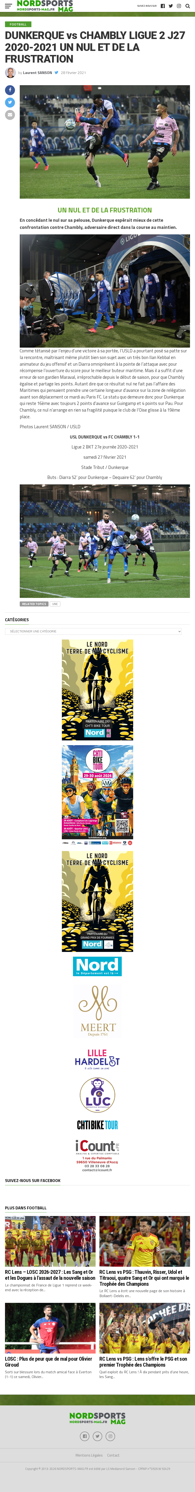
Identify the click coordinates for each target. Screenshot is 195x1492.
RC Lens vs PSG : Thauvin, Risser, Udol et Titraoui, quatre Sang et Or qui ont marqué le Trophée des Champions (144, 1278)
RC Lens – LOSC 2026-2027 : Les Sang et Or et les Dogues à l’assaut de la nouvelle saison (50, 1275)
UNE (55, 603)
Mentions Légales (89, 1455)
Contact (113, 1455)
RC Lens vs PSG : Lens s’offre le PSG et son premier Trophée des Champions (143, 1362)
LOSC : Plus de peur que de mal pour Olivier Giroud (48, 1362)
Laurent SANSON (37, 72)
